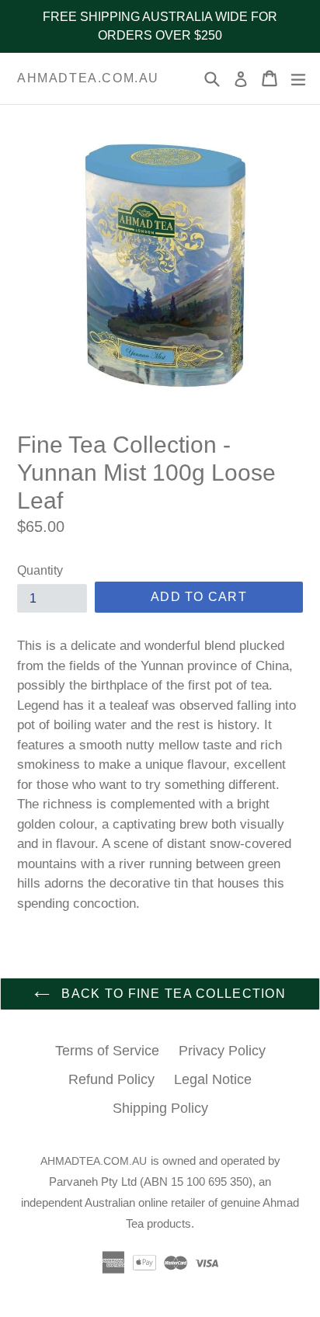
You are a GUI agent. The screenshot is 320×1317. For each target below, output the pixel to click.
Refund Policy (111, 1079)
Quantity (40, 570)
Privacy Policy (222, 1050)
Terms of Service (107, 1050)
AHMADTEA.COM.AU (88, 78)
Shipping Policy (160, 1108)
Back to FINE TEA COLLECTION (171, 993)
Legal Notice (213, 1079)
